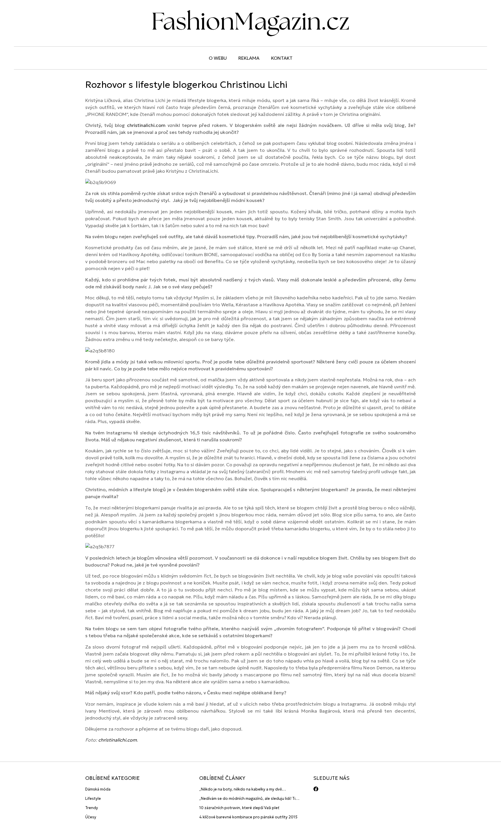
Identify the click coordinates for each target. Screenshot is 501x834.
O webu (218, 58)
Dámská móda (97, 789)
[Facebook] (315, 788)
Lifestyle (93, 798)
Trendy (91, 807)
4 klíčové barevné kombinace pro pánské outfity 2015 (248, 817)
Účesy (90, 817)
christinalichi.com (146, 125)
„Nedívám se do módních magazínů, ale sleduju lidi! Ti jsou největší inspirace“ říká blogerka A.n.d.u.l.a (247, 799)
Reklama (248, 58)
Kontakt (282, 58)
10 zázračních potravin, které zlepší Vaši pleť (239, 807)
